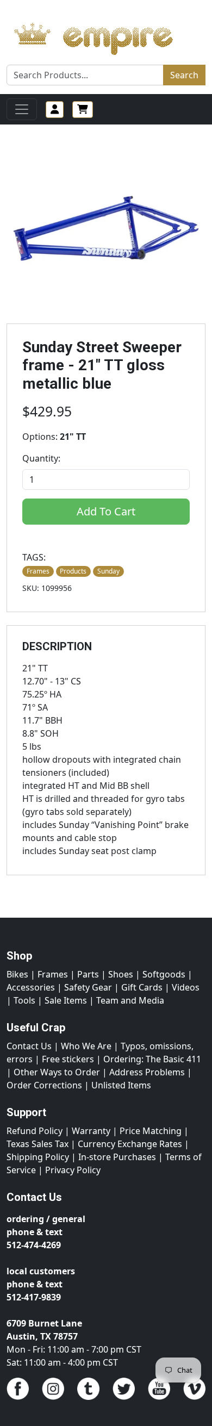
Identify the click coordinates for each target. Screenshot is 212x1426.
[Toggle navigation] (22, 109)
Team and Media (130, 1000)
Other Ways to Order (57, 1072)
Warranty (91, 1131)
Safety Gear (88, 987)
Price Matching (151, 1131)
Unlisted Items (121, 1085)
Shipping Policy (38, 1157)
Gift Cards (142, 987)
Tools (24, 1000)
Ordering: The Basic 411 (152, 1059)
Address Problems (147, 1072)
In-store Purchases (117, 1157)
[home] (104, 36)
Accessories (31, 987)
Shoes (120, 974)
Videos (185, 987)
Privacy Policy (73, 1170)
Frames (53, 974)
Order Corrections (44, 1085)
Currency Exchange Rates (130, 1144)
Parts (88, 974)
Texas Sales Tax (37, 1144)
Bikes (17, 974)
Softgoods (163, 974)
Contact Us (29, 1046)
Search (184, 75)
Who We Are (86, 1046)
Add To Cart (106, 511)
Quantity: (41, 458)
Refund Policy (35, 1131)
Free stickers (68, 1059)
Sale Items (66, 1000)
